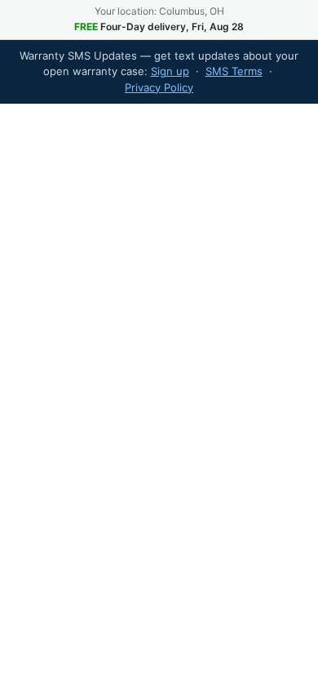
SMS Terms (234, 71)
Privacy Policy (159, 87)
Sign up (170, 71)
